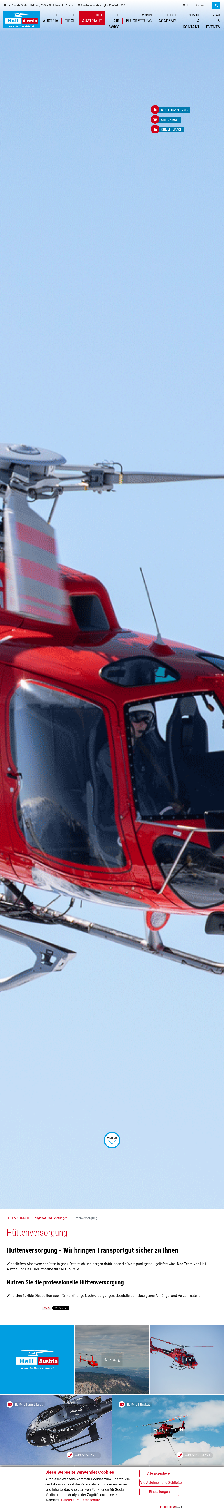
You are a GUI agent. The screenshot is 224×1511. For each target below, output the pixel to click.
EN (189, 5)
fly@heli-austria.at (91, 5)
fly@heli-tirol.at (138, 1404)
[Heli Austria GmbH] (21, 19)
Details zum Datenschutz (80, 1500)
